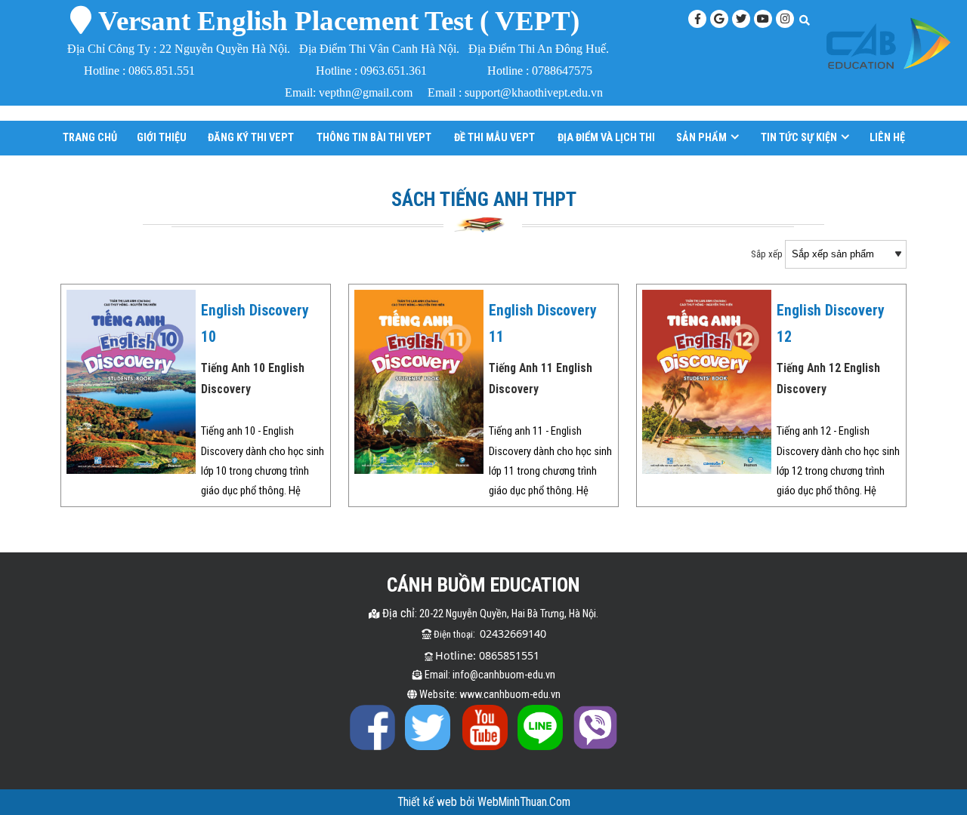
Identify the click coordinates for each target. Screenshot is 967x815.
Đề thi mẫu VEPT (494, 137)
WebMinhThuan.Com (523, 802)
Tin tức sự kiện (799, 137)
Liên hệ (887, 137)
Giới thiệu (162, 137)
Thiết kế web (428, 802)
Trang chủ (90, 137)
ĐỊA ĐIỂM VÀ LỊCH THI (606, 137)
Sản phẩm (701, 137)
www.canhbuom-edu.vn (510, 694)
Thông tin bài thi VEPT (374, 137)
